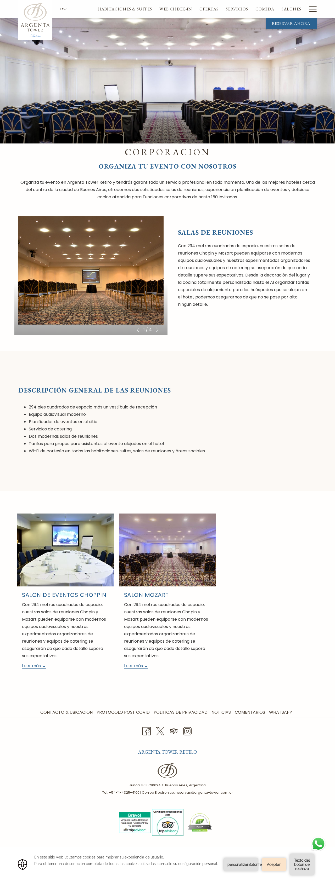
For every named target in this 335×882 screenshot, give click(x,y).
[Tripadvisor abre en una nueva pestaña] (174, 730)
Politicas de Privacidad (181, 712)
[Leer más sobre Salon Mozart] (167, 550)
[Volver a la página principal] (35, 20)
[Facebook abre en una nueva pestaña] (146, 730)
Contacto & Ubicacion (67, 712)
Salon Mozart (146, 595)
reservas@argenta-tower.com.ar (204, 792)
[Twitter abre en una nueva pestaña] (160, 730)
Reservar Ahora (291, 23)
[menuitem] (125, 9)
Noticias (221, 712)
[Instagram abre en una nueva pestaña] (187, 730)
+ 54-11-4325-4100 (124, 792)
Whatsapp (281, 712)
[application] (167, 864)
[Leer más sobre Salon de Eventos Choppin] (65, 550)
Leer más (32, 666)
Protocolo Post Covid (124, 712)
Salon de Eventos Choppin (64, 595)
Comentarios (250, 712)
